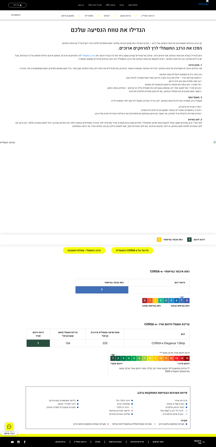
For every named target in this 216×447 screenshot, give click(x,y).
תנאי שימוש (158, 442)
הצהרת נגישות (115, 442)
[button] (148, 15)
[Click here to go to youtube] (12, 442)
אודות (97, 442)
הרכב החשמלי (88, 55)
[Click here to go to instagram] (18, 442)
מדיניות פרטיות (137, 442)
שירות (122, 5)
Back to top (197, 442)
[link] (198, 5)
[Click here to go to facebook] (24, 442)
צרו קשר (81, 5)
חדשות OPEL (110, 5)
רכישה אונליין (80, 442)
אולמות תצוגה (132, 5)
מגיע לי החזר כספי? (95, 5)
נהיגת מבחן (60, 442)
